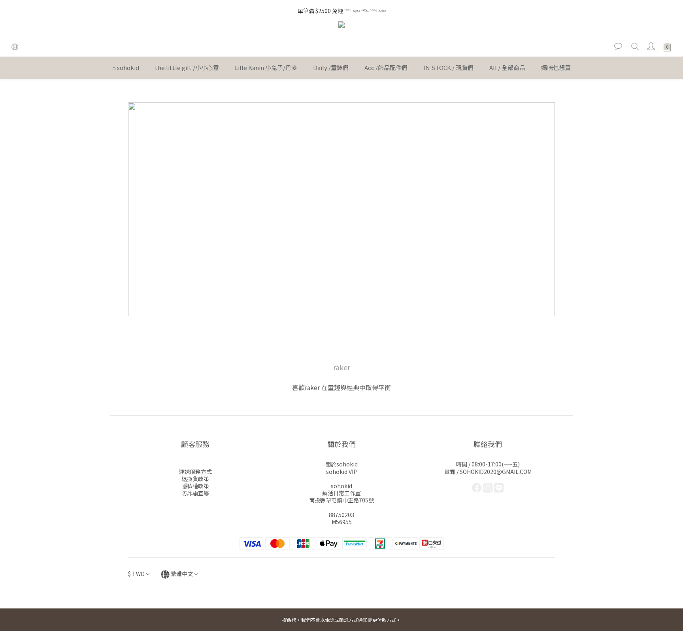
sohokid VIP (341, 472)
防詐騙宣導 (195, 493)
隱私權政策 (195, 486)
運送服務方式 (195, 472)
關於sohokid (341, 464)
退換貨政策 (195, 479)
